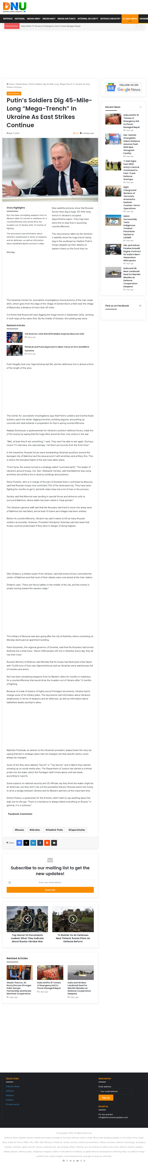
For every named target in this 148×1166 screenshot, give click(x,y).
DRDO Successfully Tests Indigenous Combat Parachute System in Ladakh (130, 227)
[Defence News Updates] (14, 7)
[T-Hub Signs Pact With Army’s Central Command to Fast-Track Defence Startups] (113, 165)
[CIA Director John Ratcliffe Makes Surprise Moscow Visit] (15, 337)
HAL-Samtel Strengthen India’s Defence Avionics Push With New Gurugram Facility (58, 26)
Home (11, 84)
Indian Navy (49, 18)
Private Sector (12, 1104)
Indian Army (33, 18)
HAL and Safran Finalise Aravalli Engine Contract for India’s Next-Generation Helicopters (132, 253)
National (20, 18)
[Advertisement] (74, 53)
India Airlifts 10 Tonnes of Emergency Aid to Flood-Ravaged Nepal (49, 985)
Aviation (9, 1100)
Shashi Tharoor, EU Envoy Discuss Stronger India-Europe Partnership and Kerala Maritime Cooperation (19, 988)
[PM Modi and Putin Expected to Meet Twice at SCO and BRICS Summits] (15, 350)
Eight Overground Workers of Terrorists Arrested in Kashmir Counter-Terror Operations (131, 198)
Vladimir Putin (55, 829)
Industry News (12, 1086)
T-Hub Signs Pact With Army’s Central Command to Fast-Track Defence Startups (131, 170)
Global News (130, 18)
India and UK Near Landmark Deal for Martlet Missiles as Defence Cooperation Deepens (79, 988)
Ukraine (35, 829)
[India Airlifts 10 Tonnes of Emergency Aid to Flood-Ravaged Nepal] (50, 972)
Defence (8, 18)
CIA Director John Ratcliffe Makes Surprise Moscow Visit (54, 333)
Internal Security (88, 18)
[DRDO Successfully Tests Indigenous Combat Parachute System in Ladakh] (113, 220)
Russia (20, 829)
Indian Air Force (67, 18)
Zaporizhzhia (77, 829)
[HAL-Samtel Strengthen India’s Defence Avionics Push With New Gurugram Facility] (113, 139)
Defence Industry (110, 18)
